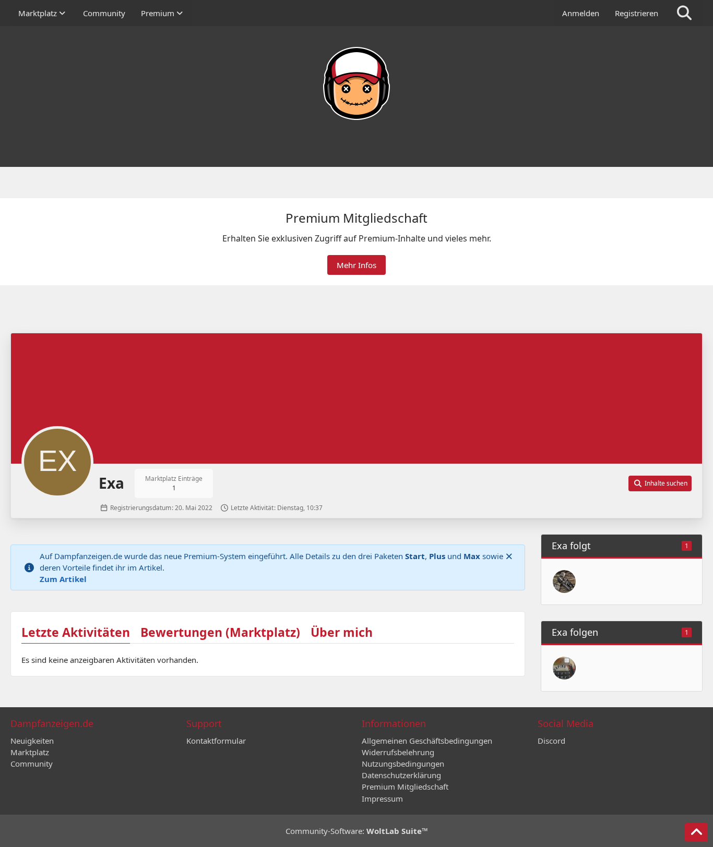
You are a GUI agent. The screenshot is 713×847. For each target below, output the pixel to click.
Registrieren (636, 13)
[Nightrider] (564, 668)
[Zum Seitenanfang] (696, 832)
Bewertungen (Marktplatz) (220, 632)
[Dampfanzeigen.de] (356, 83)
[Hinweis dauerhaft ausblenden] (509, 556)
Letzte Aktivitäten (75, 632)
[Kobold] (564, 581)
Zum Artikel (63, 579)
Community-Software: (357, 831)
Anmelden (580, 13)
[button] (660, 483)
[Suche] (684, 13)
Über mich (342, 632)
